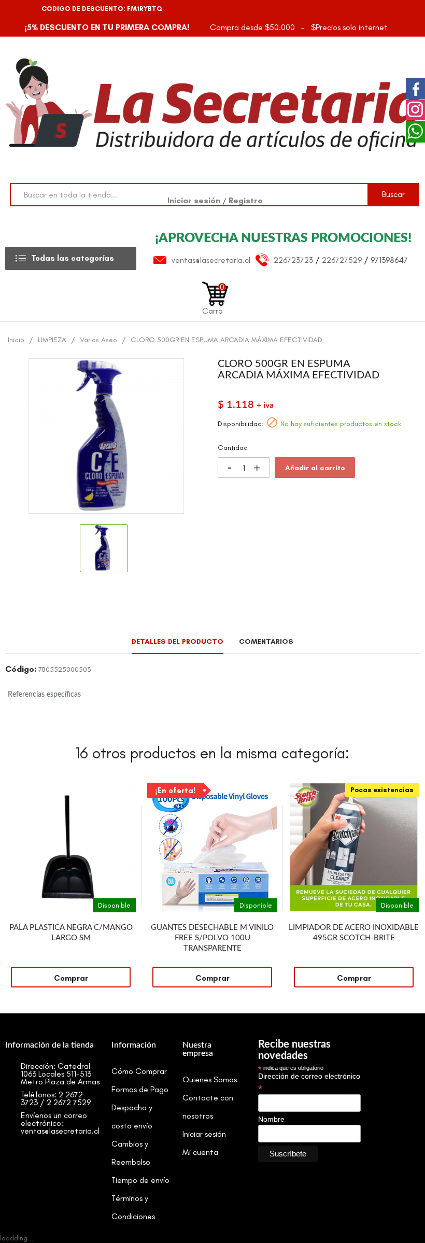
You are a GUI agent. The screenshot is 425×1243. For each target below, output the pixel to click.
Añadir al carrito (315, 467)
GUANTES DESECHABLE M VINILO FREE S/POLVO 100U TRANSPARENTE (212, 938)
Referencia (20, 671)
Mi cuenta (200, 1152)
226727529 (342, 260)
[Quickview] (128, 790)
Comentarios (266, 641)
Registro (246, 200)
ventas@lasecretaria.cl (211, 260)
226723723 (293, 260)
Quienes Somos (209, 1079)
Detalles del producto (177, 641)
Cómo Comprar (139, 1071)
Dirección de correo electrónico (309, 1082)
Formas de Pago (139, 1089)
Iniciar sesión (194, 200)
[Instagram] (32, 9)
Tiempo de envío (140, 1180)
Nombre (271, 1119)
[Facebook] (14, 9)
